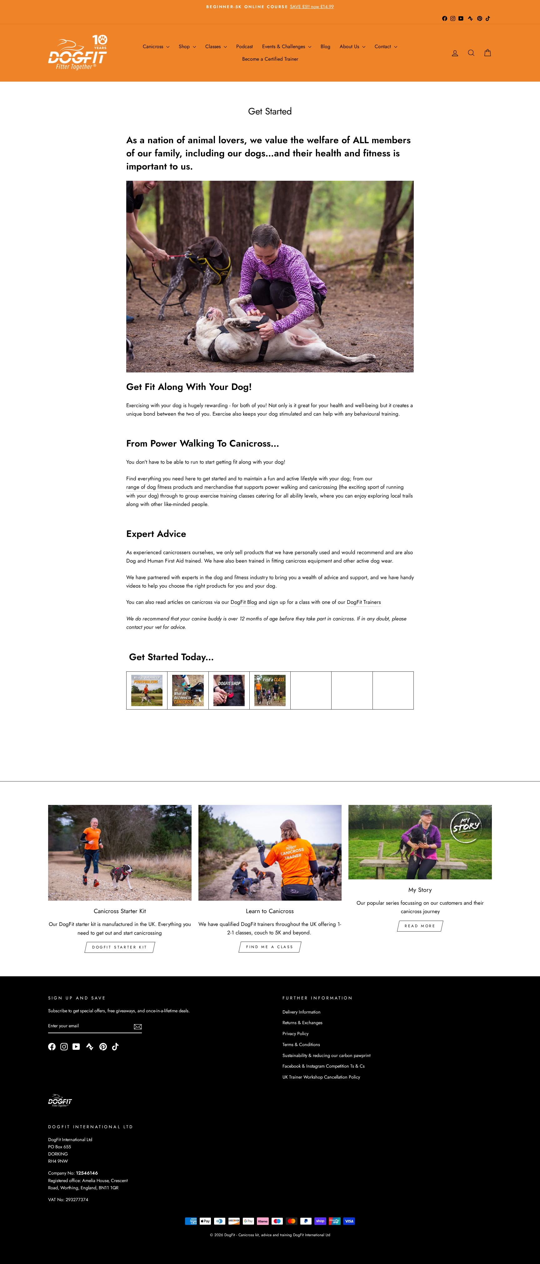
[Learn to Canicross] (270, 852)
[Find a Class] (270, 690)
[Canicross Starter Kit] (120, 853)
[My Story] (420, 842)
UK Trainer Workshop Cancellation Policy (321, 1077)
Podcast (244, 46)
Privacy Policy (295, 1033)
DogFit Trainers (364, 602)
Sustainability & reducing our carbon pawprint (326, 1055)
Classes (213, 46)
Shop (185, 46)
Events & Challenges (284, 46)
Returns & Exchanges (302, 1022)
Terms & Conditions (301, 1044)
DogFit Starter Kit (120, 947)
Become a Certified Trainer (270, 59)
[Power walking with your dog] (146, 690)
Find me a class (270, 947)
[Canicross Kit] (187, 690)
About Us (350, 46)
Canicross (154, 46)
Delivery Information (301, 1012)
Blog (325, 46)
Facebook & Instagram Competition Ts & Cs (323, 1066)
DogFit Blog (244, 602)
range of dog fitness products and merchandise (179, 487)
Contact (383, 46)
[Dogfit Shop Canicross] (229, 690)
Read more (420, 926)
